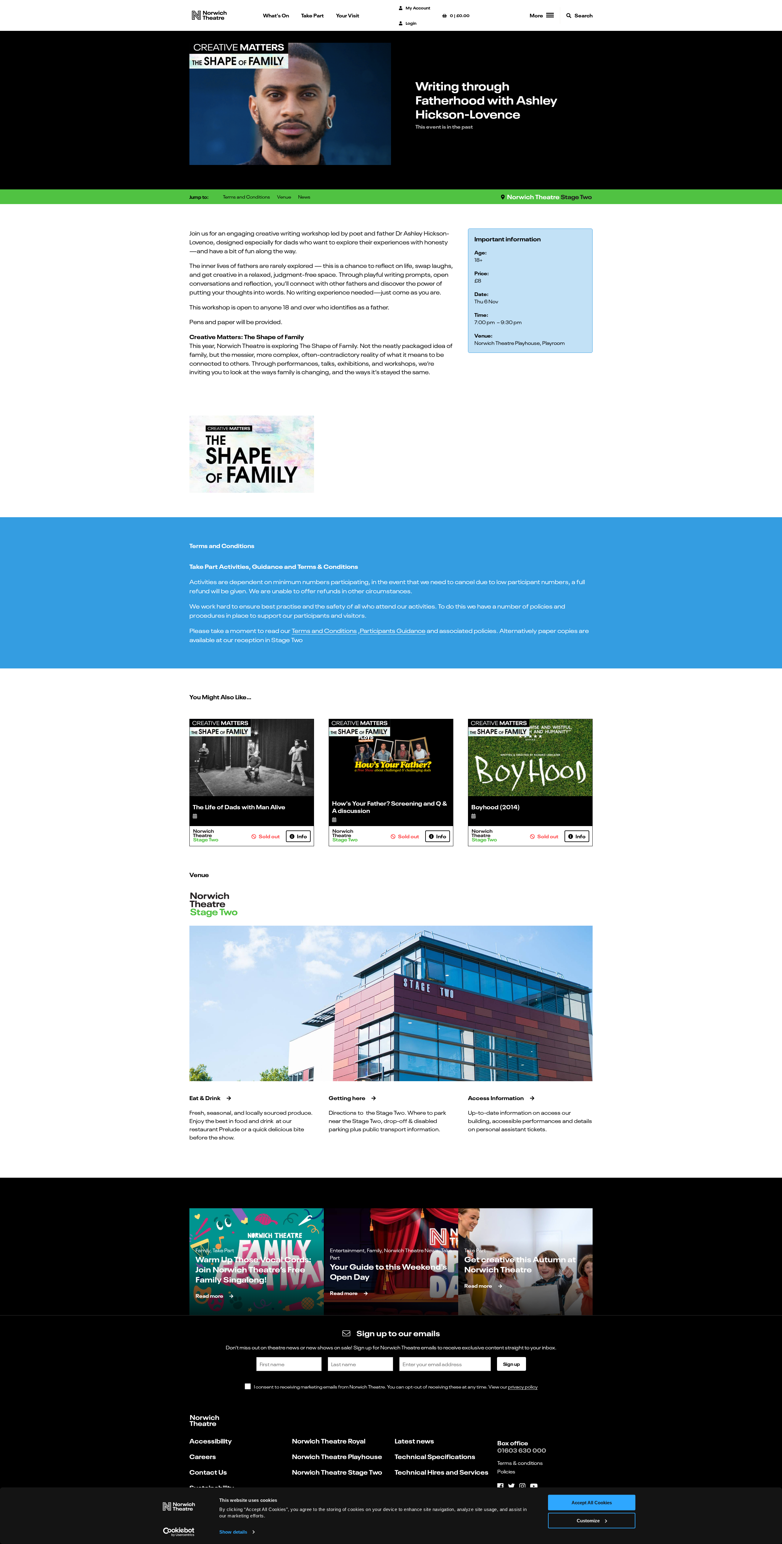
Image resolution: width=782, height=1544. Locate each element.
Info (301, 836)
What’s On (276, 15)
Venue (284, 196)
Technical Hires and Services (441, 1471)
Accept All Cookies (592, 1502)
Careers (202, 1456)
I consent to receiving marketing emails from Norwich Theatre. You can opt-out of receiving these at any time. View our (396, 1386)
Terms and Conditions (246, 196)
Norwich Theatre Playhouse (337, 1456)
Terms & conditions (520, 1462)
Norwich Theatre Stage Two (337, 1471)
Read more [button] (209, 1295)
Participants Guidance (393, 630)
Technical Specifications (435, 1456)
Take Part (312, 15)
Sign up (511, 1364)
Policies (506, 1471)
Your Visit (347, 15)
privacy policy (523, 1386)
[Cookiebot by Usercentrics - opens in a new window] (179, 1532)
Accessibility (210, 1440)
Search (583, 15)
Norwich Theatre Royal (328, 1440)
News (304, 196)
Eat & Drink (205, 1097)
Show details (233, 1532)
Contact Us (208, 1471)
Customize (588, 1520)
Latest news (414, 1440)
